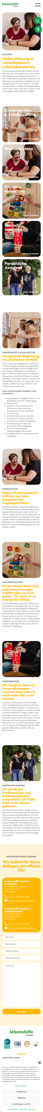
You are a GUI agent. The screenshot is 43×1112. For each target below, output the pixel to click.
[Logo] (10, 5)
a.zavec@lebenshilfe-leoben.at (22, 928)
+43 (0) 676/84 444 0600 (19, 924)
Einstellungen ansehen (21, 1104)
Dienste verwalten (21, 1086)
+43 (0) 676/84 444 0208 (19, 897)
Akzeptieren (21, 1091)
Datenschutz (23, 1109)
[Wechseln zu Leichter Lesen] (38, 20)
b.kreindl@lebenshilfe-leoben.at (22, 901)
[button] (39, 1063)
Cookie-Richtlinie (12, 1109)
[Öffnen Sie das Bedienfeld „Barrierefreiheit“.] (38, 29)
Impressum (32, 1109)
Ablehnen (21, 1098)
